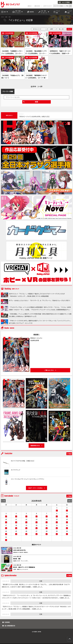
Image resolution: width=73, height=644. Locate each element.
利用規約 (7, 622)
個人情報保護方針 (10, 626)
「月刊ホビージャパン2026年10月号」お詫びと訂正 (34, 116)
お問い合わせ (37, 6)
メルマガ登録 (66, 2)
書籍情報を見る (35, 445)
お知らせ (29, 6)
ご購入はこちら (49, 370)
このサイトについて (47, 6)
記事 (40, 581)
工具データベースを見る (35, 488)
